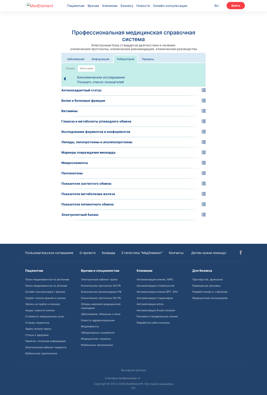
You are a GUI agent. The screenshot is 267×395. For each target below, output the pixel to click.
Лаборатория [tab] (125, 59)
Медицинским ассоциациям (210, 298)
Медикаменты (90, 326)
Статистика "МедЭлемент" (142, 253)
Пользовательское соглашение (49, 253)
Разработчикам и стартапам (210, 291)
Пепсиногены (72, 173)
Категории (86, 68)
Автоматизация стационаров (155, 298)
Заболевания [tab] (75, 59)
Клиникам (109, 6)
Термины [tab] (148, 59)
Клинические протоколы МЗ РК (101, 285)
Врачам (93, 6)
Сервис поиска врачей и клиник (45, 298)
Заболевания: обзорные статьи (100, 314)
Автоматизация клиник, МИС (155, 279)
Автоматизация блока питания (156, 310)
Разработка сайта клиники (153, 322)
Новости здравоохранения (98, 320)
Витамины (69, 111)
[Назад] (65, 78)
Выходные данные (133, 370)
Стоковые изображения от (123, 378)
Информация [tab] (100, 59)
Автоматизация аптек (150, 304)
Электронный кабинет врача (99, 279)
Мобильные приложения (41, 353)
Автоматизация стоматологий (155, 285)
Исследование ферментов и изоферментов (95, 132)
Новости (143, 6)
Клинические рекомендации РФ (101, 291)
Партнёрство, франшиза (207, 279)
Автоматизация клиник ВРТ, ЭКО (157, 291)
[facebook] (241, 253)
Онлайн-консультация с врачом (45, 291)
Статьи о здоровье (37, 335)
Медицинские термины (96, 338)
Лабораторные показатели (98, 332)
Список (70, 68)
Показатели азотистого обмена (86, 183)
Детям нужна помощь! (208, 253)
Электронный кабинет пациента (45, 347)
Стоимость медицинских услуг (45, 316)
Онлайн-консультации (170, 6)
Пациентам (75, 6)
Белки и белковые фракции (83, 101)
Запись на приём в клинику (42, 304)
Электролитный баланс (80, 215)
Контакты (176, 253)
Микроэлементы (74, 163)
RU (216, 6)
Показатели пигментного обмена (87, 204)
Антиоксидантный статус (81, 90)
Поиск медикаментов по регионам (47, 279)
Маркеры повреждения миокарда (88, 152)
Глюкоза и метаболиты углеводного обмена (96, 121)
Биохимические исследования (101, 77)
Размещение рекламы (206, 285)
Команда (108, 253)
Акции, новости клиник (40, 310)
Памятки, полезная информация (45, 341)
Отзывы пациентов (37, 322)
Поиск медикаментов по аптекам (46, 285)
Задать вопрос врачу (38, 328)
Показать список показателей (100, 82)
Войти (235, 5)
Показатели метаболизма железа (88, 194)
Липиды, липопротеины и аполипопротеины (96, 142)
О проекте (88, 253)
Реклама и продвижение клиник (157, 316)
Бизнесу (127, 6)
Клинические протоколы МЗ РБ (101, 298)
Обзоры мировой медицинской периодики (101, 306)
